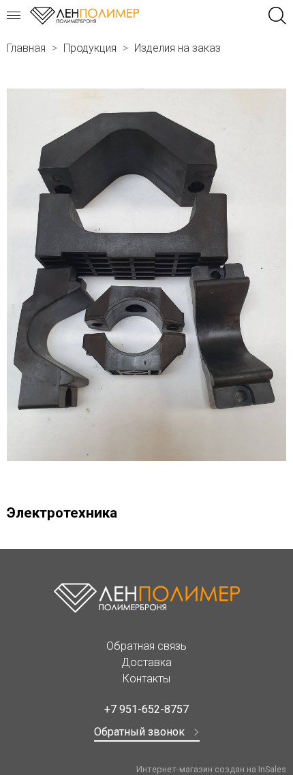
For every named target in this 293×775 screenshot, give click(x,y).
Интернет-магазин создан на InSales (211, 769)
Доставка (146, 662)
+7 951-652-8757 (146, 709)
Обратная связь (146, 645)
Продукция (90, 48)
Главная (26, 48)
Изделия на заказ (177, 48)
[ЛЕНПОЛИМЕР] (84, 16)
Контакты (146, 678)
